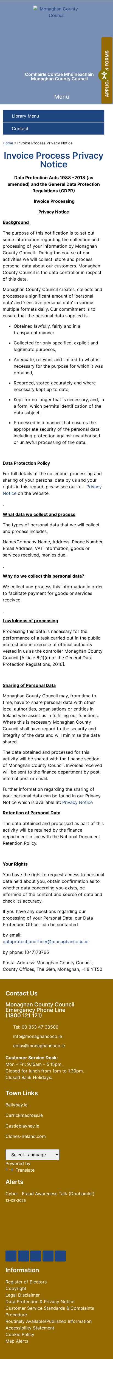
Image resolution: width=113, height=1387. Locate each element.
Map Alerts (16, 1341)
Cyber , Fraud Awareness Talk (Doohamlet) (50, 1193)
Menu (61, 96)
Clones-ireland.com (25, 1136)
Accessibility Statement (29, 1328)
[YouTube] (35, 1256)
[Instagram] (48, 1256)
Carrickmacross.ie (24, 1115)
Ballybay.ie (16, 1105)
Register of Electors (26, 1282)
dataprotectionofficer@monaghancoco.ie (45, 941)
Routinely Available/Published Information (48, 1321)
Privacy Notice (77, 802)
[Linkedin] (60, 1256)
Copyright (15, 1288)
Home (8, 143)
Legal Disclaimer (22, 1295)
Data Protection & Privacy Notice (39, 1301)
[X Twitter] (23, 1256)
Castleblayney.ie (22, 1126)
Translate (25, 1170)
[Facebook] (10, 1256)
